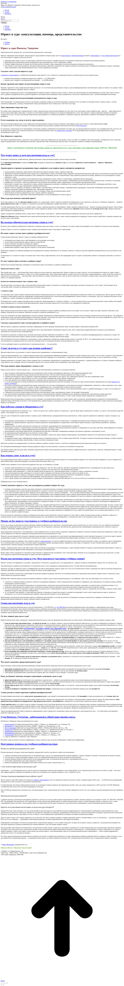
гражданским (65, 55)
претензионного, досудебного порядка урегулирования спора (45, 628)
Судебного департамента (40, 780)
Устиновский (9, 735)
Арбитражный (9, 724)
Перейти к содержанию (8, 1)
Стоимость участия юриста (10, 75)
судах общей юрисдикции (109, 55)
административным (77, 55)
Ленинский (8, 729)
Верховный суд (10, 726)
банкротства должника (64, 130)
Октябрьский (9, 731)
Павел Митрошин (8, 844)
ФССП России (82, 125)
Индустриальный (10, 728)
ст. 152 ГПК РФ (60, 607)
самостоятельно (46, 541)
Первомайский (10, 733)
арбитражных (95, 55)
